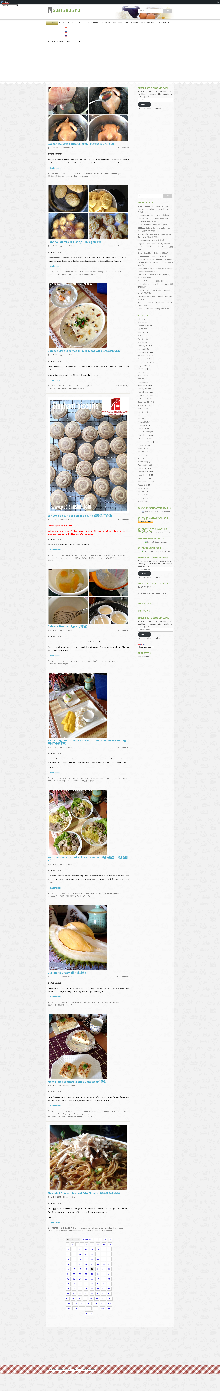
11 (98, 1244)
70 (68, 1284)
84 (103, 1289)
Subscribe (145, 104)
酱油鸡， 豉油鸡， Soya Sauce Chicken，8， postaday (68, 176)
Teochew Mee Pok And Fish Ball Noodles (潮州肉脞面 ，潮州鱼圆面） (88, 859)
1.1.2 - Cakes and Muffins (68, 1111)
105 (88, 1303)
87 (74, 1293)
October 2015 (143, 399)
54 (68, 1274)
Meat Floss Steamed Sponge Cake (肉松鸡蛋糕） (78, 1081)
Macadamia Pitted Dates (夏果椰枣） (152, 240)
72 (80, 1284)
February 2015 (143, 425)
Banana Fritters (90, 271)
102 (68, 1303)
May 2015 (141, 415)
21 (109, 1249)
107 (102, 1303)
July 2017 (141, 329)
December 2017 (144, 326)
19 (98, 1249)
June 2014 (141, 452)
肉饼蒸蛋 (81, 388)
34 (92, 1259)
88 (80, 1293)
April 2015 (141, 418)
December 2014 (144, 432)
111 (82, 1308)
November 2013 (144, 475)
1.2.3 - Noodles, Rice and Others (71, 893)
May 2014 (141, 455)
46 (68, 1269)
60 (103, 1274)
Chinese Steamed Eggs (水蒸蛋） (68, 626)
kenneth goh (116, 173)
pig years (62, 558)
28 (103, 1254)
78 (68, 1289)
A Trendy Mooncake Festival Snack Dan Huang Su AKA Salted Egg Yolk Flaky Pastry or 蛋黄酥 (155, 209)
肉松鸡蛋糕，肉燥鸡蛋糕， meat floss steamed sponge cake (71, 1116)
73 (86, 1284)
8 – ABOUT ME (164, 23)
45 (109, 1264)
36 (103, 1259)
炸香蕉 (92, 274)
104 (82, 1303)
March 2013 (142, 501)
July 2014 (141, 448)
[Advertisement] (110, 63)
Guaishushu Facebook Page (153, 593)
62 (68, 1279)
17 (86, 1249)
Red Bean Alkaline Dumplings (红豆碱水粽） (154, 308)
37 (109, 1259)
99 (97, 1298)
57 (86, 1274)
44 (103, 1264)
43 (98, 1264)
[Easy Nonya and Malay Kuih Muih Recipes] (156, 532)
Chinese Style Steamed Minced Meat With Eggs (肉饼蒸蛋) (84, 351)
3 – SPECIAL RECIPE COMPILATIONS (115, 23)
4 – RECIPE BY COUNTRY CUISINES (143, 23)
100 (103, 1298)
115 (109, 1308)
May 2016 (141, 375)
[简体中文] (72, 27)
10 (92, 1244)
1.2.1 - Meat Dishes (76, 173)
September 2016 (144, 362)
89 (86, 1293)
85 (109, 1289)
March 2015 (142, 422)
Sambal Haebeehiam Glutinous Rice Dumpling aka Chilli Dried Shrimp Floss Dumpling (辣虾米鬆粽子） (155, 262)
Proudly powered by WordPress (60, 1370)
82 (92, 1289)
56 (80, 1274)
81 (86, 1289)
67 (98, 1279)
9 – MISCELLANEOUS (55, 41)
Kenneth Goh (68, 148)
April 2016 (141, 379)
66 (92, 1279)
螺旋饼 (50, 560)
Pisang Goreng (75, 274)
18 (92, 1249)
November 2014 (144, 435)
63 (74, 1279)
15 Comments (124, 976)
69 (109, 1279)
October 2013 (143, 478)
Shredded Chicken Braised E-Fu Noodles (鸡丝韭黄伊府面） (84, 1193)
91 (98, 1293)
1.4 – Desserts (64, 23)
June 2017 (141, 332)
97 (85, 1298)
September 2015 (144, 402)
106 (95, 1303)
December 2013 (144, 471)
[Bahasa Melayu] (72, 36)
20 (103, 1249)
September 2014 (144, 442)
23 (74, 1254)
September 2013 (144, 481)
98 (91, 1298)
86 (68, 1293)
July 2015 (141, 408)
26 (92, 1254)
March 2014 (142, 462)
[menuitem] (218, 2)
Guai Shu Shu (66, 10)
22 (68, 1254)
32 (80, 1259)
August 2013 (142, 485)
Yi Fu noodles (53, 1230)
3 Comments (124, 148)
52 (103, 1269)
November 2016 (144, 355)
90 (92, 1293)
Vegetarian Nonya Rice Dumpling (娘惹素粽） (155, 243)
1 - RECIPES (54, 173)
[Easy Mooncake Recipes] (156, 551)
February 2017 (143, 345)
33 (86, 1259)
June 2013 (141, 491)
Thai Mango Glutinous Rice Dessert (70, 781)
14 (68, 1249)
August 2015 (142, 405)
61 (109, 1274)
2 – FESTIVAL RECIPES (92, 23)
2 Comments (124, 246)
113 (95, 1308)
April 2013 (141, 498)
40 (80, 1264)
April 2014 (141, 458)
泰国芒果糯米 (90, 781)
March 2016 (142, 382)
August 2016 (142, 365)
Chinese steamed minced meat (102, 386)
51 (98, 1269)
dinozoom (91, 1370)
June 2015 (141, 412)
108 (109, 1303)
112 (88, 1308)
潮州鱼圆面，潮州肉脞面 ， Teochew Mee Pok (73, 896)
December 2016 (144, 352)
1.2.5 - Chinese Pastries (68, 271)
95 (73, 1298)
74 (92, 1284)
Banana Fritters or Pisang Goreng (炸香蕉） (76, 242)
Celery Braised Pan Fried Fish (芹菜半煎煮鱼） (155, 215)
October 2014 (143, 438)
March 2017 (142, 342)
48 (80, 1269)
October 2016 (143, 359)
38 (68, 1264)
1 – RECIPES (52, 23)
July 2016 (141, 369)
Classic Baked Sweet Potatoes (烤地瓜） (153, 253)
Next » (89, 1313)
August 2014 (142, 445)
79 (74, 1289)
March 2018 (142, 322)
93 (109, 1293)
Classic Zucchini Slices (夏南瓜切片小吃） (153, 224)
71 (74, 1284)
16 (80, 1249)
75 (98, 1284)
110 (75, 1308)
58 (92, 1274)
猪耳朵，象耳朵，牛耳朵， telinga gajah (90, 558)
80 (80, 1289)
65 (86, 1279)
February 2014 (143, 465)
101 (109, 1298)
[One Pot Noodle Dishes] (156, 542)
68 (103, 1279)
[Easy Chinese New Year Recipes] (156, 512)
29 (109, 1254)
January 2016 (143, 389)
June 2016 (141, 372)
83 (98, 1289)
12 (104, 1244)
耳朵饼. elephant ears (115, 558)
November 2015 (144, 395)
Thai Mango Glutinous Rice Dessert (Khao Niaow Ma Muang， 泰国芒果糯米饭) (88, 742)
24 (80, 1254)
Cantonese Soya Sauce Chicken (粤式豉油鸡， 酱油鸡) (81, 144)
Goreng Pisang (102, 271)
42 (92, 1264)
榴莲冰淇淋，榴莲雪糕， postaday (61, 1005)
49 (86, 1269)
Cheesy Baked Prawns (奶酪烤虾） (151, 281)
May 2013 (141, 495)
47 (74, 1269)
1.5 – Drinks (76, 23)
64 (80, 1279)
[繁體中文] (72, 31)
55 (74, 1274)
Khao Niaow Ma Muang (119, 778)
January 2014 (143, 468)
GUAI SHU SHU (94, 173)
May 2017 (141, 335)
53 (109, 1269)
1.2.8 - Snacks (83, 555)
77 (109, 1284)
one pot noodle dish (106, 1228)
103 (75, 1303)
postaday (85, 274)
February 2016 (143, 385)
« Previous (87, 1239)
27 (98, 1254)
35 (98, 1259)
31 (74, 1259)
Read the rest (55, 168)
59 (98, 1274)
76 (103, 1284)
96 (79, 1298)
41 (86, 1264)
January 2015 (143, 428)
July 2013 (141, 488)
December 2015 (144, 392)
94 (67, 1298)
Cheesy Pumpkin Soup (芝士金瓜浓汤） (153, 256)
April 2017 (141, 339)
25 (86, 1254)
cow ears (98, 555)
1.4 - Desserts (64, 778)
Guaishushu (105, 173)
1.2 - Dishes (63, 173)
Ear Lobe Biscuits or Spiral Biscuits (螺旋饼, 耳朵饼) (80, 515)
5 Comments (124, 630)
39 (74, 1264)
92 (103, 1293)
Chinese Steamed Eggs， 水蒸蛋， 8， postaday (91, 661)
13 (110, 1244)
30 (68, 1259)
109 (68, 1308)
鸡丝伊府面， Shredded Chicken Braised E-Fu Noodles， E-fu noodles (85, 1230)
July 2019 (141, 319)
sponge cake (83, 1114)
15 (74, 1249)
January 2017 (143, 349)
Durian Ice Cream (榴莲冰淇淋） (67, 972)
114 (102, 1308)
